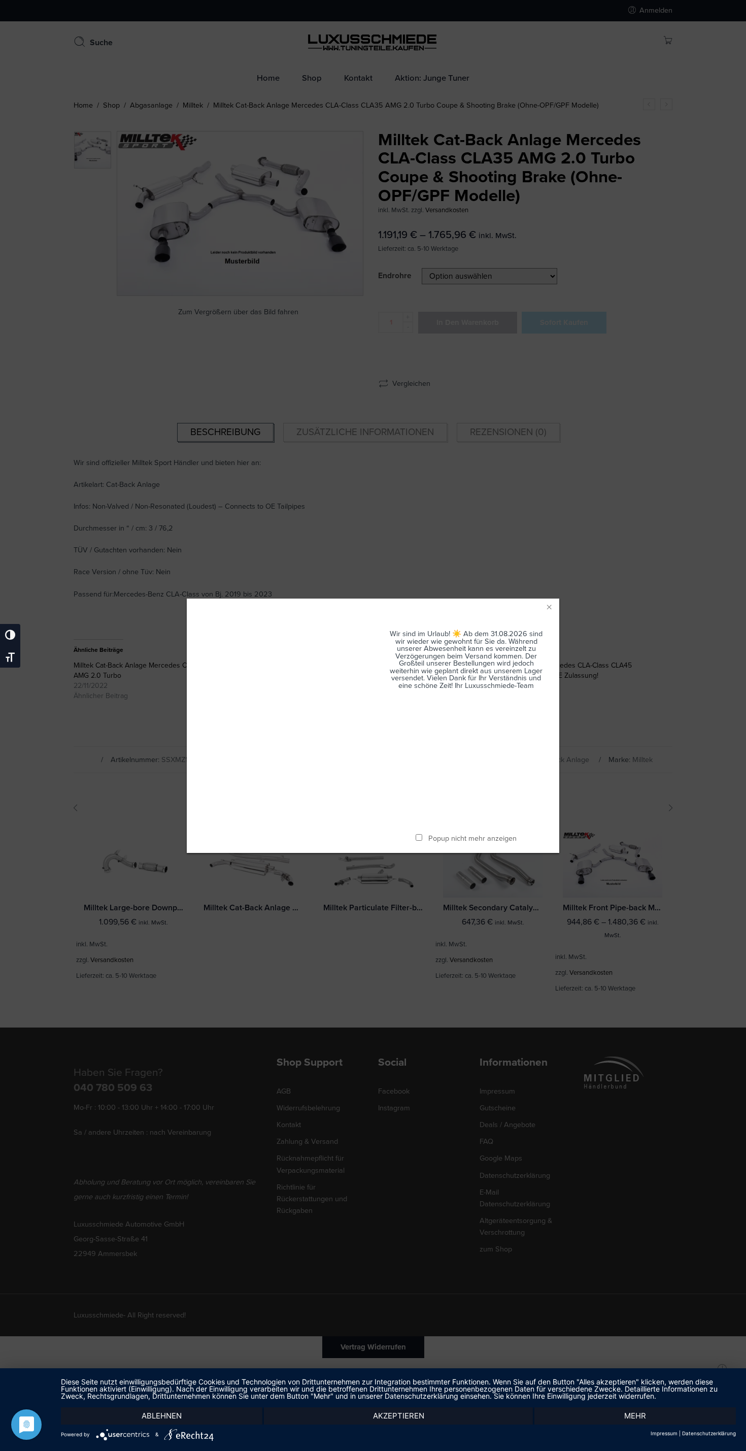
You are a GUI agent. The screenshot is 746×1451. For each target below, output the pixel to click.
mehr (635, 1416)
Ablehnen (162, 1416)
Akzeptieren (398, 1416)
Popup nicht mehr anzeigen (472, 838)
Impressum (664, 1433)
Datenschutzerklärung (709, 1433)
